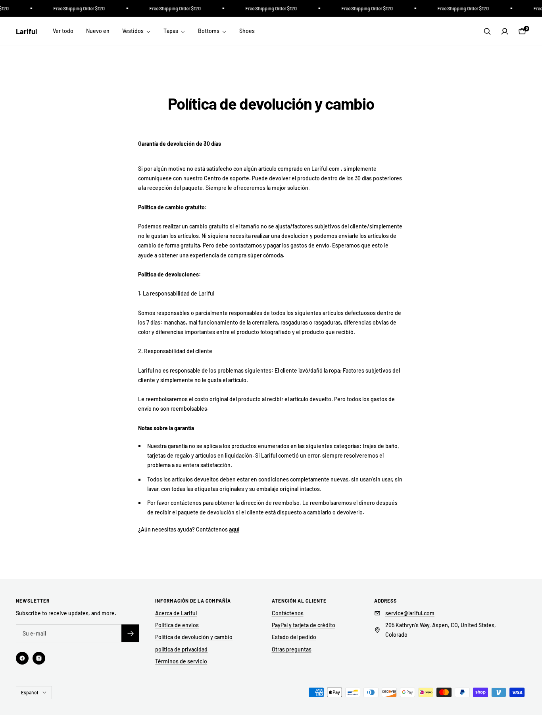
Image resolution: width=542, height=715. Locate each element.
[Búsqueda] (487, 31)
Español (29, 692)
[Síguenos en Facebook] (22, 658)
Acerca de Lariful (176, 613)
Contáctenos (288, 613)
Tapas (171, 30)
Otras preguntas (291, 649)
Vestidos (133, 30)
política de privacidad (181, 649)
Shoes (247, 30)
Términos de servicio (181, 661)
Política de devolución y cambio (194, 637)
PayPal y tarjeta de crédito (303, 625)
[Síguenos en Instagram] (39, 658)
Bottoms (209, 30)
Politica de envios (177, 625)
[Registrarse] (130, 633)
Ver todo (63, 30)
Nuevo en (98, 30)
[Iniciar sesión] (505, 31)
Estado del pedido (294, 637)
